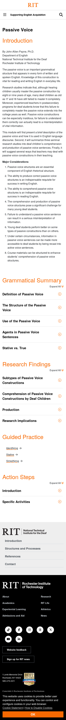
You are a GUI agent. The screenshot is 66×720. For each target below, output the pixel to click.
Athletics (46, 609)
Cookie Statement (13, 708)
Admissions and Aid (13, 615)
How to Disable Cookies (38, 708)
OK (33, 714)
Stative (10, 454)
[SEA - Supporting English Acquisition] (24, 531)
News (44, 615)
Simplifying (12, 461)
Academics (8, 603)
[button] (5, 15)
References (13, 556)
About (5, 596)
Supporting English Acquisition (27, 14)
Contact (10, 564)
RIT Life (45, 603)
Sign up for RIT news (18, 659)
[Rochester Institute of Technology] (33, 5)
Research (46, 596)
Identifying (12, 448)
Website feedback (16, 649)
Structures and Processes (23, 548)
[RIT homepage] (26, 585)
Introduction (13, 541)
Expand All (55, 286)
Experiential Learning (14, 609)
